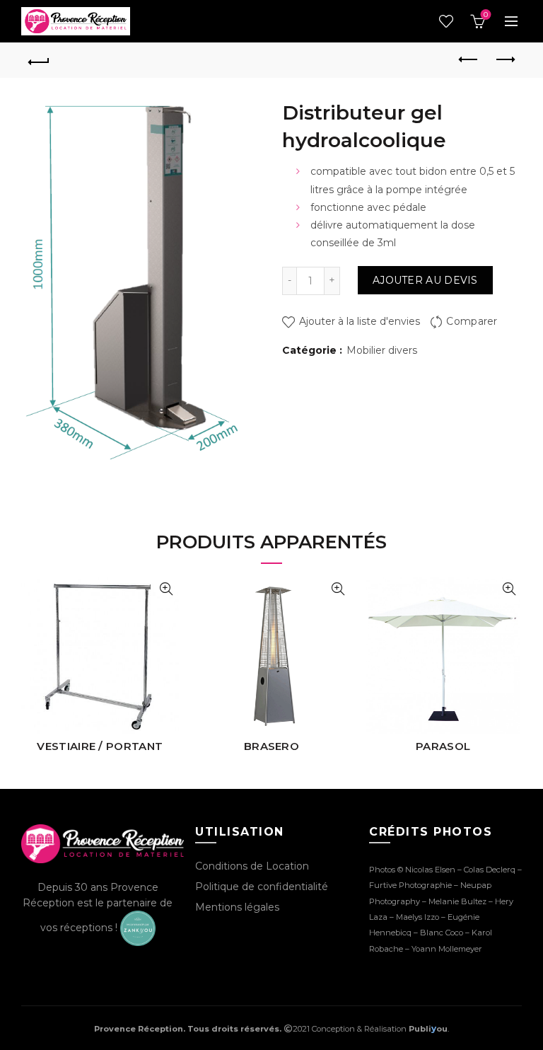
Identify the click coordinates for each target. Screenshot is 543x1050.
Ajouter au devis (425, 280)
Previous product (468, 60)
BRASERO (271, 746)
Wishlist (446, 21)
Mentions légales (237, 907)
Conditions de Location (252, 866)
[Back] (39, 60)
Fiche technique (166, 589)
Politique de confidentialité (261, 886)
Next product (504, 60)
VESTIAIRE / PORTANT (100, 746)
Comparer (471, 321)
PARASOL (443, 746)
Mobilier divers (381, 350)
